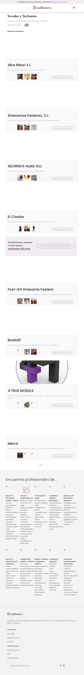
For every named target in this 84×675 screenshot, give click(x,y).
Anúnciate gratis (12, 658)
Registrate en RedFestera (55, 246)
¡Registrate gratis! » (59, 2)
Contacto (10, 641)
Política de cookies (13, 638)
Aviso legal (10, 634)
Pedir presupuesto (13, 650)
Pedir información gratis (62, 77)
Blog (8, 654)
